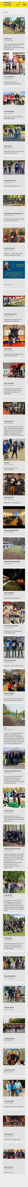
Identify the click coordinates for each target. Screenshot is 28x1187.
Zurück (5, 12)
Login (17, 5)
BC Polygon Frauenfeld (7, 4)
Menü (24, 5)
